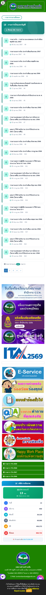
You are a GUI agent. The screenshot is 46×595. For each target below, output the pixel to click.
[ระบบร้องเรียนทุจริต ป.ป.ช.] (3, 577)
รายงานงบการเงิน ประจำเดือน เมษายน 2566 (25, 229)
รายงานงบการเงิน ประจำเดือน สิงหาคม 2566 (25, 141)
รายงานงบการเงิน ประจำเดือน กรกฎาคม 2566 (26, 151)
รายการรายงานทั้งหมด (12, 17)
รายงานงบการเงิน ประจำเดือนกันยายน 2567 (25, 51)
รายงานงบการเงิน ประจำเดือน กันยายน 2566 (25, 107)
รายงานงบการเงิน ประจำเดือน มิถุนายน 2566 (25, 185)
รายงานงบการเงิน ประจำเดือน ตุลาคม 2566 (25, 73)
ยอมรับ (29, 591)
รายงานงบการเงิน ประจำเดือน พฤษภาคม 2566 (26, 219)
